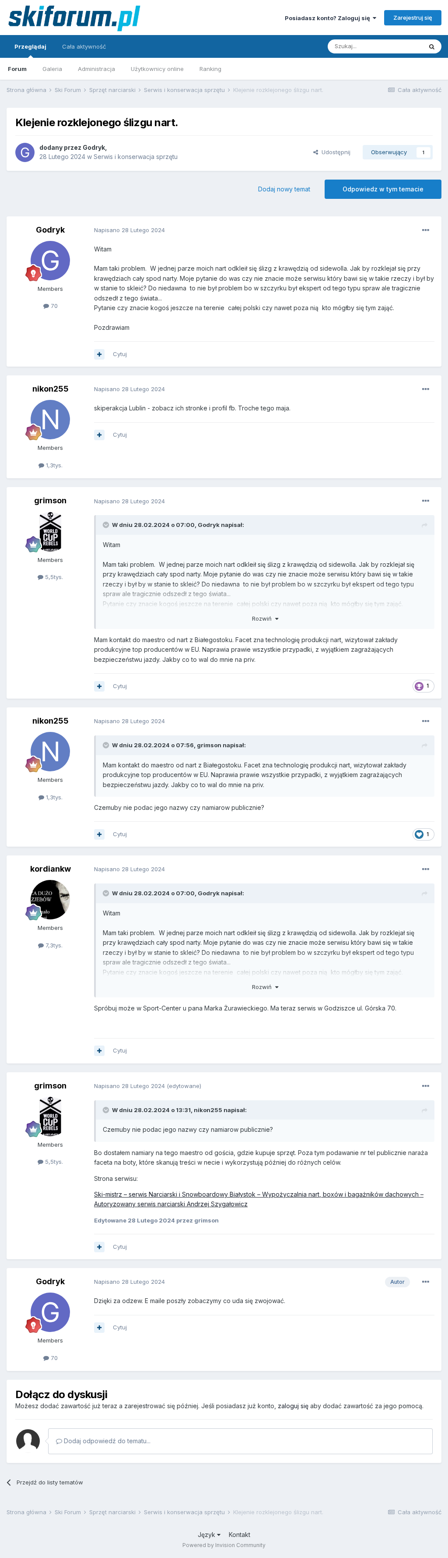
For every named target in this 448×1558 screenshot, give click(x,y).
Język (207, 1534)
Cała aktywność (84, 46)
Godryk (94, 147)
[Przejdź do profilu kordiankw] (50, 899)
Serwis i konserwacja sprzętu (136, 156)
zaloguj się (293, 1406)
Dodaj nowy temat (284, 189)
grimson (50, 500)
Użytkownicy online (157, 68)
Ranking (210, 68)
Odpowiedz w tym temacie (383, 189)
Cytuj (120, 353)
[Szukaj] (431, 46)
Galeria (52, 68)
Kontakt (239, 1534)
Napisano (129, 229)
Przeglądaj (30, 46)
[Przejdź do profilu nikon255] (50, 419)
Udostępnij (334, 151)
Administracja (96, 68)
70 (53, 305)
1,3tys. (53, 465)
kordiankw (50, 868)
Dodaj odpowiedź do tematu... (106, 1441)
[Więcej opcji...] (425, 230)
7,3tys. (53, 945)
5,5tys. (53, 576)
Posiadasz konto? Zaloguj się (329, 17)
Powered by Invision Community (224, 1545)
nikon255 (50, 388)
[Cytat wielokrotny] (99, 354)
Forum (17, 68)
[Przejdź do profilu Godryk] (25, 152)
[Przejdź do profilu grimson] (50, 531)
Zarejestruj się (412, 17)
